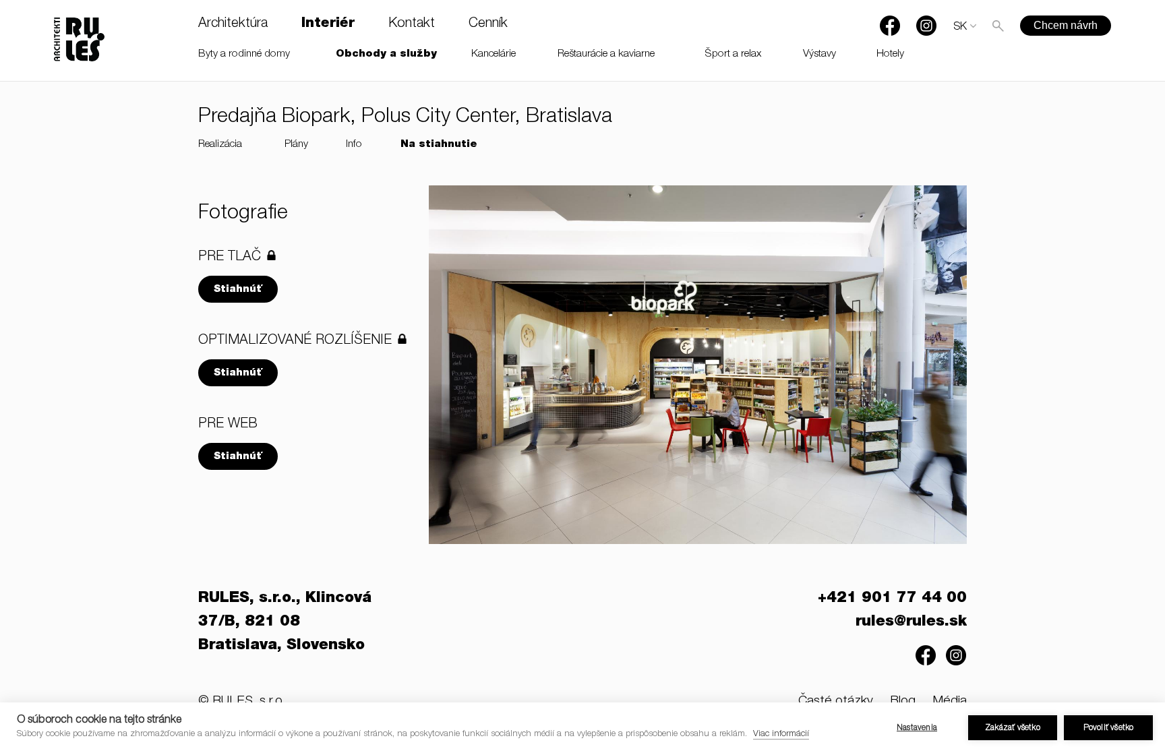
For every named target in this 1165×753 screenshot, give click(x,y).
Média (949, 701)
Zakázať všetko (1012, 728)
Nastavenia (917, 728)
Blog (903, 701)
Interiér (328, 24)
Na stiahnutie (438, 145)
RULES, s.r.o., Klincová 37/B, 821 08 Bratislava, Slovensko (284, 622)
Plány (296, 145)
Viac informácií (781, 734)
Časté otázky (835, 701)
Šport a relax (733, 54)
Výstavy (819, 54)
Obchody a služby (386, 54)
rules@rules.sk (911, 622)
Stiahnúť (238, 289)
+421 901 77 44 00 (892, 598)
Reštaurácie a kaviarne (606, 54)
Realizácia (220, 145)
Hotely (890, 54)
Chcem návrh (1066, 25)
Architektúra (233, 24)
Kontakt (411, 24)
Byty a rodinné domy (244, 54)
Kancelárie (493, 54)
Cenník (488, 24)
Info (354, 145)
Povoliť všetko (1108, 728)
